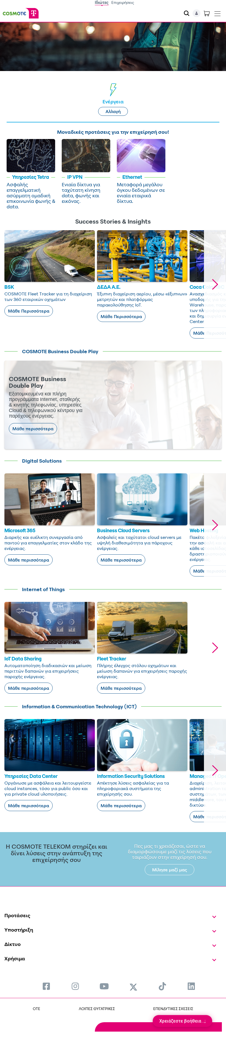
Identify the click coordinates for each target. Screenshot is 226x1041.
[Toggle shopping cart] (207, 13)
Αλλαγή (113, 111)
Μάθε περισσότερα (32, 428)
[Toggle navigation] (217, 12)
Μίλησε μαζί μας (169, 869)
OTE (36, 1008)
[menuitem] (46, 986)
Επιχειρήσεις (122, 2)
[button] (215, 284)
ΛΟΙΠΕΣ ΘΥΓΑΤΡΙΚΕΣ (97, 1008)
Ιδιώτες (102, 2)
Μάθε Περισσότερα (28, 311)
